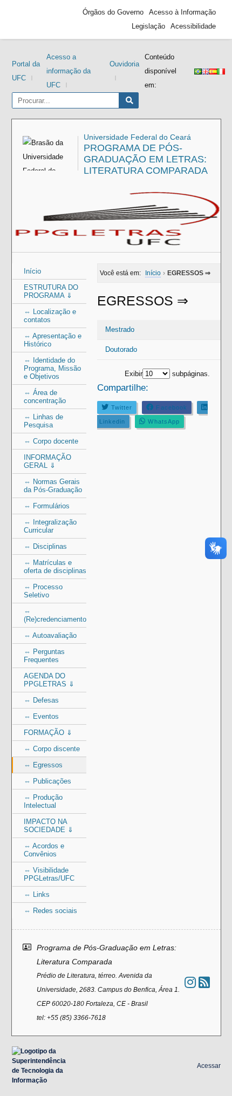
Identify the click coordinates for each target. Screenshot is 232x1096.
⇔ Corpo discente (52, 749)
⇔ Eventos (41, 716)
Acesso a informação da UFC (68, 71)
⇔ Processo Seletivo (43, 591)
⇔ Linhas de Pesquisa (43, 421)
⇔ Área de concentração (45, 397)
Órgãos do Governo (113, 12)
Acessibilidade (193, 26)
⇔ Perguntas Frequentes (44, 656)
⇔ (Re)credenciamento (55, 615)
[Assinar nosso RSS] (204, 982)
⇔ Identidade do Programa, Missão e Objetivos (52, 368)
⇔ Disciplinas (45, 546)
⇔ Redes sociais (50, 911)
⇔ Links (37, 894)
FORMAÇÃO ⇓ (48, 733)
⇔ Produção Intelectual (43, 801)
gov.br (36, 19)
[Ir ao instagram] (190, 982)
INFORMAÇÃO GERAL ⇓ (47, 461)
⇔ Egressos (43, 765)
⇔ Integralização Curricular (50, 526)
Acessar (209, 1066)
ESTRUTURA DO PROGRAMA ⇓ (51, 291)
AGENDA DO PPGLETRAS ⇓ (49, 680)
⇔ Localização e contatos (50, 316)
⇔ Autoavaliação (50, 635)
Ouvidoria (124, 64)
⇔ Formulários (47, 506)
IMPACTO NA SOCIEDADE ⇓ (48, 826)
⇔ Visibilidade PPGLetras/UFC (49, 874)
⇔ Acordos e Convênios (44, 850)
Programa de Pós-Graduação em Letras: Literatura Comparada (146, 159)
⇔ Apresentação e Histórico (52, 340)
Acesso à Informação (182, 12)
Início (32, 271)
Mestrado (119, 329)
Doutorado (121, 349)
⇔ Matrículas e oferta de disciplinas (55, 567)
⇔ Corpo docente (51, 441)
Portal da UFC (26, 71)
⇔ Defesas (41, 700)
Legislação (148, 26)
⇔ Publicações (47, 781)
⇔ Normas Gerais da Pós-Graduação (53, 486)
